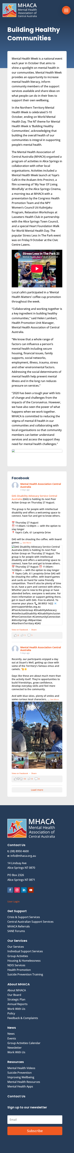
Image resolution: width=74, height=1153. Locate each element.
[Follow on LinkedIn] (24, 890)
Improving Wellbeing (20, 1077)
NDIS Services (16, 965)
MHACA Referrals (18, 926)
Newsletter (14, 1047)
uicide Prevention (20, 1073)
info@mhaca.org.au (23, 856)
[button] (66, 10)
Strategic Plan (16, 999)
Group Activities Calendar (23, 1043)
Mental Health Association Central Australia (40, 485)
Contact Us (16, 1096)
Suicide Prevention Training (25, 974)
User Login (13, 901)
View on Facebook (20, 629)
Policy (11, 1013)
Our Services (15, 947)
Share (33, 629)
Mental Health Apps (20, 1086)
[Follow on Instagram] (17, 890)
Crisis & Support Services (23, 917)
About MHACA (16, 990)
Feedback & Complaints (22, 1018)
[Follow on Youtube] (31, 890)
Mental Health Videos (21, 1068)
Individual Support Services (25, 951)
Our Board (14, 995)
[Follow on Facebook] (10, 890)
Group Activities (17, 956)
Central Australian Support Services (30, 922)
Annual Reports (17, 1004)
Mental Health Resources (23, 1082)
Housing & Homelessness (24, 961)
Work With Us (16, 1009)
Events (11, 1038)
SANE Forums (16, 931)
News (11, 1034)
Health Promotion (19, 970)
